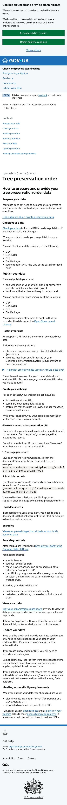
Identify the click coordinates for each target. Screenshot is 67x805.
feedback (42, 95)
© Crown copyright (33, 797)
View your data (9, 143)
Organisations (19, 104)
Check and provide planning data (21, 68)
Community (9, 83)
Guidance (7, 78)
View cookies (33, 50)
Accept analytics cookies (33, 33)
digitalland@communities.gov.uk (25, 746)
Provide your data (11, 138)
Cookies (31, 758)
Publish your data (11, 133)
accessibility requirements (41, 713)
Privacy (21, 758)
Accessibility (8, 758)
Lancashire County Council (42, 104)
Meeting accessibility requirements (19, 153)
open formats (30, 710)
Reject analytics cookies (33, 41)
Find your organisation (15, 73)
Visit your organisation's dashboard (22, 608)
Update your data (11, 148)
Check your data (10, 128)
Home (5, 104)
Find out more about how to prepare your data (28, 217)
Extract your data (12, 88)
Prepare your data (11, 123)
